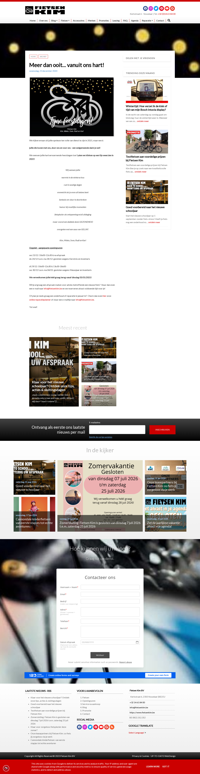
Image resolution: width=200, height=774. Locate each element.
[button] (162, 429)
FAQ (125, 20)
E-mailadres (94, 422)
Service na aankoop (91, 704)
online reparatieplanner (40, 299)
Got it (165, 766)
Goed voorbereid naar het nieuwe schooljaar (96, 353)
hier (104, 296)
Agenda (134, 20)
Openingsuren (88, 700)
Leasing (116, 20)
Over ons (43, 20)
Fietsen (85, 697)
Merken (91, 20)
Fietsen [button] (64, 20)
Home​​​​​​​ (33, 20)
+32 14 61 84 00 (137, 702)
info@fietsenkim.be (53, 288)
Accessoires (78, 20)
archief (43, 57)
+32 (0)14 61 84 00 (167, 14)
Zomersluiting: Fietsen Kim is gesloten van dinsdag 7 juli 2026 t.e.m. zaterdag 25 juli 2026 (97, 399)
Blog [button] (53, 20)
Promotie (86, 710)
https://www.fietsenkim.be (142, 712)
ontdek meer (143, 121)
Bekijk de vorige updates (100, 437)
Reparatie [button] (146, 20)
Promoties (104, 20)
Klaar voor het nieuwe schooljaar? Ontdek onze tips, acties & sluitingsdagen (53, 386)
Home (33, 57)
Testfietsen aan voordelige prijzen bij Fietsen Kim (96, 377)
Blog (84, 707)
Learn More (153, 766)
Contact (160, 20)
